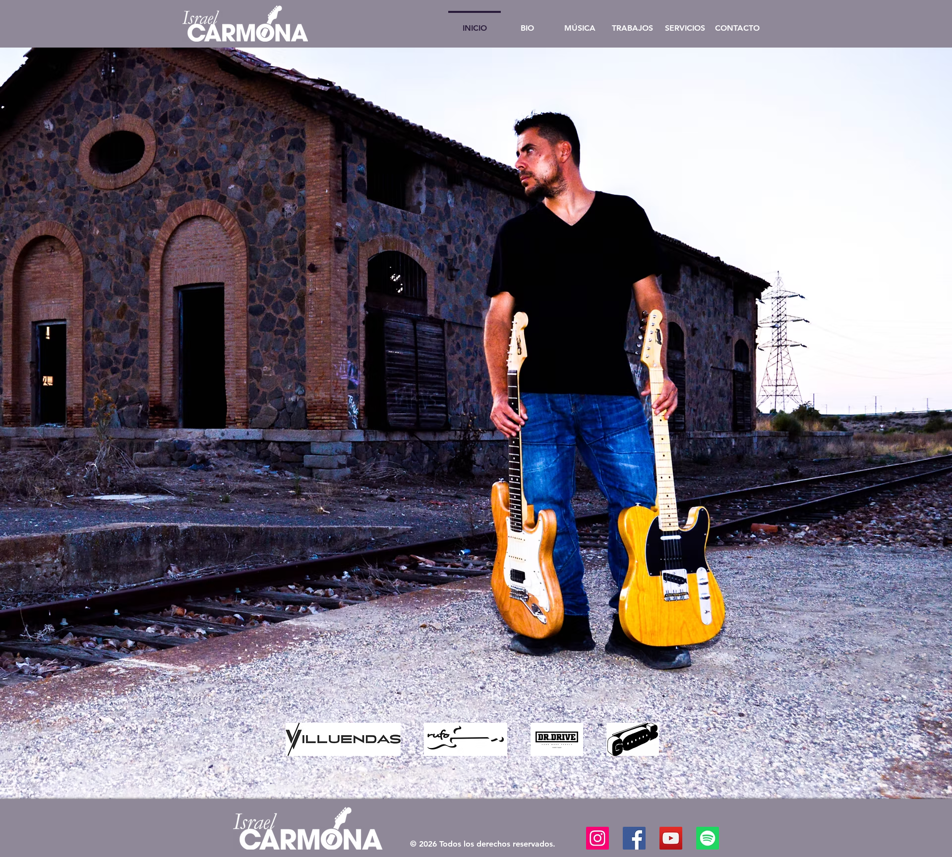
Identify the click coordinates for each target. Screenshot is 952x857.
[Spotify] (707, 838)
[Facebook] (634, 838)
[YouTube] (670, 838)
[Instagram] (597, 838)
